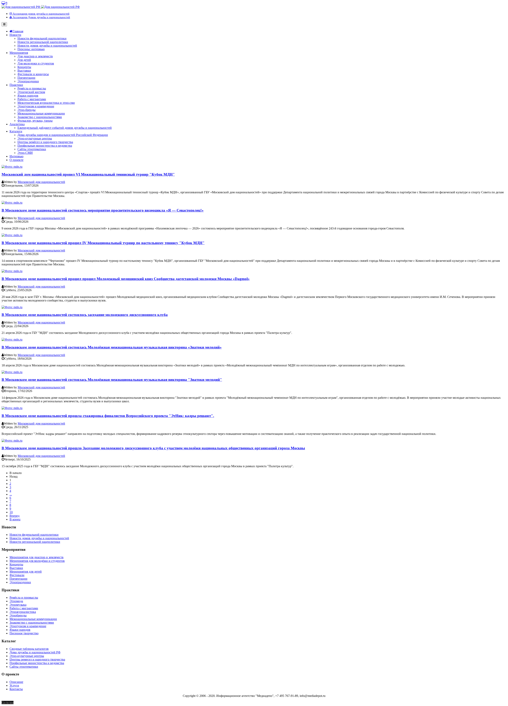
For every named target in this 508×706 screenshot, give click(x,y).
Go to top (7, 702)
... (11, 494)
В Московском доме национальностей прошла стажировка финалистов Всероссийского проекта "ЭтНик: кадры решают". (108, 416)
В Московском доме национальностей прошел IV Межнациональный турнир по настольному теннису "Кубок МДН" (103, 243)
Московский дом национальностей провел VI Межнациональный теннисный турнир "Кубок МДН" (88, 174)
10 (11, 512)
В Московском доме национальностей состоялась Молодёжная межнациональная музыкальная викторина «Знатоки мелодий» (112, 347)
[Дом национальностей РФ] (41, 7)
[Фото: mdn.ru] (12, 166)
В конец (15, 519)
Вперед (14, 515)
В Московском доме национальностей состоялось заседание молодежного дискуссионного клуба (85, 315)
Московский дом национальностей (41, 182)
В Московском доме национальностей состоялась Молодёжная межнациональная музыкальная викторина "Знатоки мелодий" (112, 380)
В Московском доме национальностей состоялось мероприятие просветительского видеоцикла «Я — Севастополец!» (103, 210)
